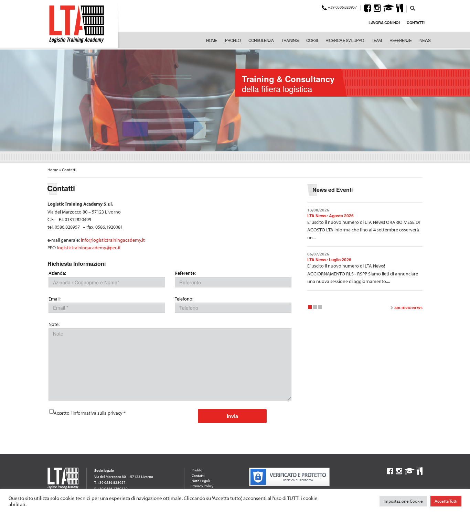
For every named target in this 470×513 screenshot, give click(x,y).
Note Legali (201, 480)
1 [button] (310, 308)
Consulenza (261, 40)
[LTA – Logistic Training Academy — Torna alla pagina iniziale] (76, 24)
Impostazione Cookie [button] (403, 501)
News (424, 40)
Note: (54, 324)
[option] (235, 99)
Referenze (400, 40)
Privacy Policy (202, 485)
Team (377, 40)
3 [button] (320, 308)
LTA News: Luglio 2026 (329, 259)
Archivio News (408, 307)
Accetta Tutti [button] (446, 501)
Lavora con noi (383, 22)
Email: (55, 299)
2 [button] (315, 308)
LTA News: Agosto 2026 (330, 215)
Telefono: (184, 299)
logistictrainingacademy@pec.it (89, 247)
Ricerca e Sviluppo (344, 40)
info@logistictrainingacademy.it (113, 240)
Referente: (185, 273)
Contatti (415, 22)
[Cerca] (413, 8)
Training (289, 40)
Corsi (312, 40)
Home (211, 40)
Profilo (233, 40)
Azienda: (57, 273)
